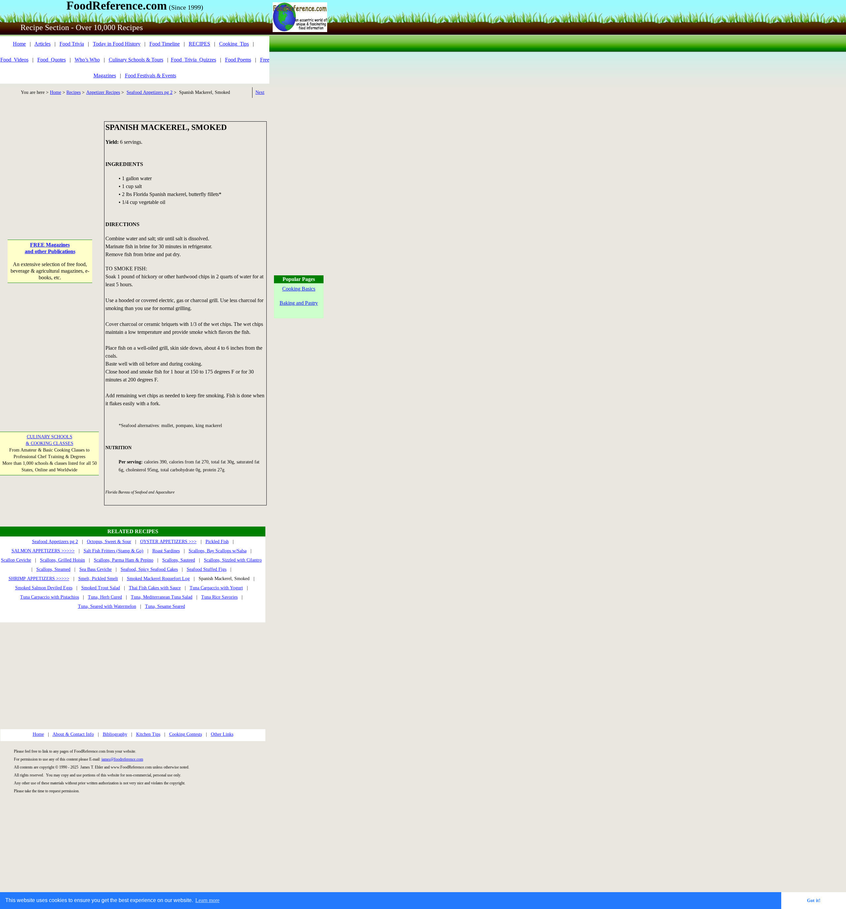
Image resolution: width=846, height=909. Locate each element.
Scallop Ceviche (16, 560)
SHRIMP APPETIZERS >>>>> (39, 578)
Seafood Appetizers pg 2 (150, 92)
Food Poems (238, 59)
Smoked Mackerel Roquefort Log (158, 578)
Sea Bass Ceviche (95, 569)
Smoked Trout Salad (100, 587)
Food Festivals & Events (150, 75)
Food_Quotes (51, 59)
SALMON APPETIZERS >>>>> (43, 550)
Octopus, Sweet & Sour (109, 541)
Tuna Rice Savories (219, 597)
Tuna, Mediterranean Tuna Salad (161, 597)
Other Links (222, 734)
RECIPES (199, 44)
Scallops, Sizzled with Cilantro (233, 560)
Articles (42, 44)
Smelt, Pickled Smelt (98, 578)
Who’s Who (87, 59)
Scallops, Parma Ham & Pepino (123, 560)
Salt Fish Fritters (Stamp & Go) (113, 550)
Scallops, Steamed (53, 569)
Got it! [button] (814, 900)
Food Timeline (164, 44)
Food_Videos (14, 59)
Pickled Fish (217, 541)
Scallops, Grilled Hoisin (62, 560)
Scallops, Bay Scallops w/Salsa (218, 550)
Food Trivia (71, 44)
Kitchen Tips (148, 734)
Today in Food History (116, 44)
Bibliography (115, 734)
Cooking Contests (185, 734)
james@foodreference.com (122, 759)
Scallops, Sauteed (178, 560)
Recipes (73, 92)
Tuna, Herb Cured (105, 597)
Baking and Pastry (299, 303)
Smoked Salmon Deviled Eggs (43, 587)
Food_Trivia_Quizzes (193, 59)
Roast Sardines (166, 550)
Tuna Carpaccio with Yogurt (216, 587)
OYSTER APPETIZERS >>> (168, 541)
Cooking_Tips (234, 44)
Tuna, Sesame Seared (165, 606)
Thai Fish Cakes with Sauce (155, 587)
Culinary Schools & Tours (136, 59)
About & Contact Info (73, 734)
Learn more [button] (207, 900)
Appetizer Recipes (103, 92)
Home (19, 44)
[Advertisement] (50, 162)
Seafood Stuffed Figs (206, 569)
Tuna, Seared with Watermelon (107, 606)
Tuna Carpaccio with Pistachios (49, 597)
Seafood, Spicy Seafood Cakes (149, 569)
